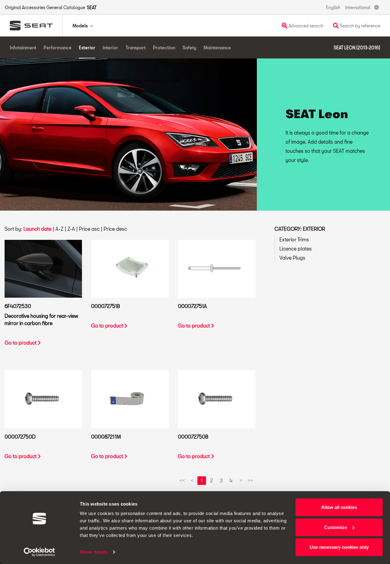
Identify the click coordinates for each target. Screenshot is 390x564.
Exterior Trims (294, 239)
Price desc (115, 229)
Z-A (71, 229)
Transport (136, 47)
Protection (164, 47)
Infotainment (23, 47)
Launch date (37, 229)
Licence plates (295, 248)
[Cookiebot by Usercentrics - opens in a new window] (39, 552)
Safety (189, 47)
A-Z (59, 229)
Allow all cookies (339, 507)
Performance (58, 47)
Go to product (21, 342)
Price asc (89, 229)
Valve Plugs (292, 258)
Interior (110, 47)
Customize (335, 527)
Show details (94, 552)
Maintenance (217, 47)
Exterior (87, 47)
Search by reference (359, 25)
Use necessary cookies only (339, 547)
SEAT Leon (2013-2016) (357, 47)
